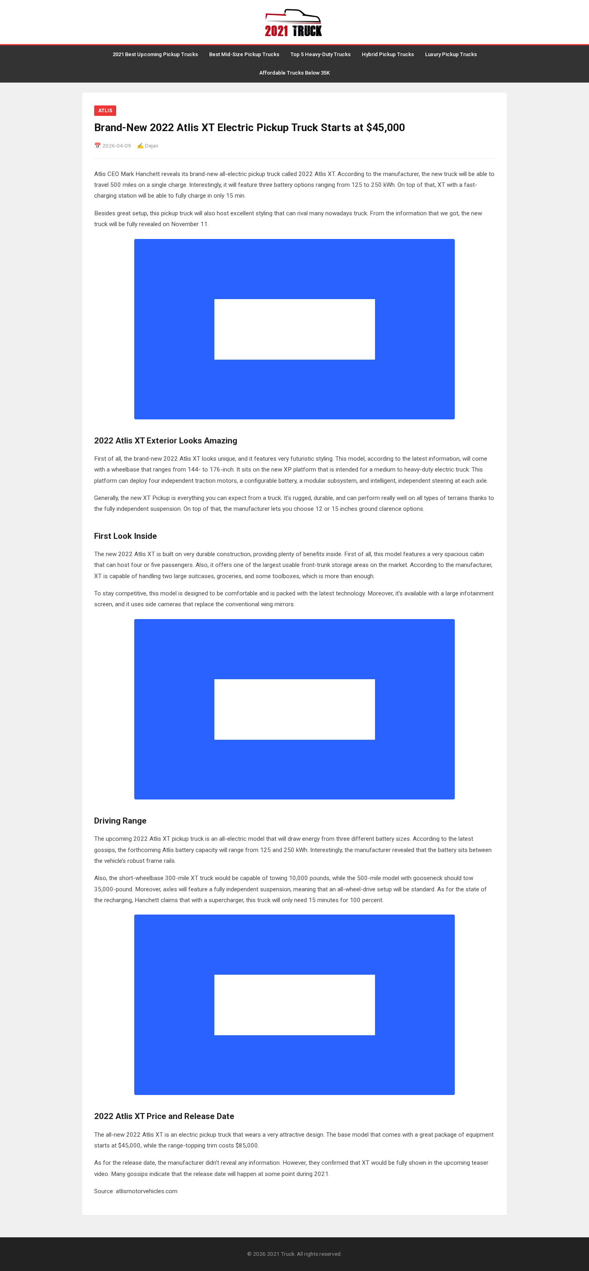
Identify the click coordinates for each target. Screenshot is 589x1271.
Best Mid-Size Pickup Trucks (244, 54)
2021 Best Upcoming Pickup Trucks (155, 54)
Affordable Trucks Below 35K (294, 73)
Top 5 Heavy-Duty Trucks (320, 54)
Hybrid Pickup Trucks (388, 54)
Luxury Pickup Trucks (451, 54)
